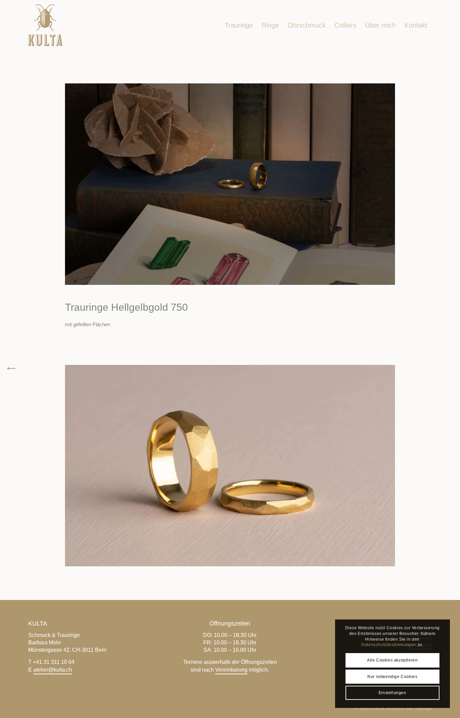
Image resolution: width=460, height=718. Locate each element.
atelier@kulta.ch (52, 670)
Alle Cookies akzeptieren (392, 660)
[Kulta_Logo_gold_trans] (45, 25)
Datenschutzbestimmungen (388, 644)
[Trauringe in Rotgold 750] (455, 369)
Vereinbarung (231, 670)
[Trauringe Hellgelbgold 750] (5, 369)
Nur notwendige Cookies (392, 676)
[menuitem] (238, 25)
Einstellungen (392, 692)
